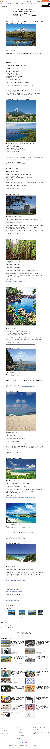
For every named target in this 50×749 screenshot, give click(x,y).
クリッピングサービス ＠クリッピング (39, 726)
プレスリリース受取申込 (20, 735)
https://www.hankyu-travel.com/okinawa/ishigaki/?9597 (15, 538)
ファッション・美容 (15, 3)
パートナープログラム (16, 745)
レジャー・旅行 (8, 625)
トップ (2, 725)
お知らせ (18, 733)
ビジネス (29, 3)
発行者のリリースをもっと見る (25, 663)
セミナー (18, 738)
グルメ (8, 3)
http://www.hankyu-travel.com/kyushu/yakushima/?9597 (16, 281)
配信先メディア (3, 728)
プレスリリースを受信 (36, 1)
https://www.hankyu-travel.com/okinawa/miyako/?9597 (15, 580)
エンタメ (4, 3)
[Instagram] (26, 742)
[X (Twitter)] (8, 627)
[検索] (49, 4)
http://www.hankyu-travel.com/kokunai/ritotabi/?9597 (15, 591)
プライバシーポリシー (28, 745)
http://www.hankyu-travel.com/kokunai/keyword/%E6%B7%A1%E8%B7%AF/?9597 (20, 386)
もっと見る (46, 668)
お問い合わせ (19, 730)
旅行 (10, 3)
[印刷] (12, 627)
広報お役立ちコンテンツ (4, 733)
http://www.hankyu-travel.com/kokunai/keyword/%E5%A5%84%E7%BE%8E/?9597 (20, 497)
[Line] (10, 627)
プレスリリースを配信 (27, 1)
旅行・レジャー (8, 622)
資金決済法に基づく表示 (37, 745)
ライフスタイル (21, 3)
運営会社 (10, 745)
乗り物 (39, 3)
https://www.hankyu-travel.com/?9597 (12, 600)
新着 (1, 3)
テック (32, 3)
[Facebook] (6, 627)
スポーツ (25, 3)
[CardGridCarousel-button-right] (43, 613)
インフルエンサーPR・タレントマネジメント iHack (41, 730)
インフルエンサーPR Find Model (38, 729)
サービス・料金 (3, 727)
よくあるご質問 (19, 732)
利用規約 (22, 745)
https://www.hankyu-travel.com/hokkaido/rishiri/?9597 (15, 163)
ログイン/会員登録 (46, 1)
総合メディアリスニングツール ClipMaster (39, 727)
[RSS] (28, 742)
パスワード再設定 (19, 729)
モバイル (35, 3)
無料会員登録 (19, 726)
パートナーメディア (4, 730)
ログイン (18, 727)
